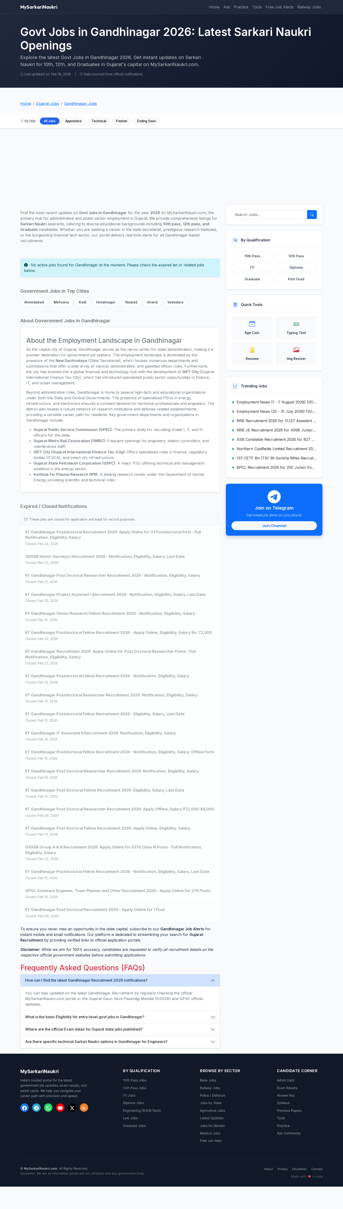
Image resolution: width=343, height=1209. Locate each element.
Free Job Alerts (280, 7)
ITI (252, 267)
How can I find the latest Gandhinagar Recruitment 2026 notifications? (86, 980)
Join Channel (274, 525)
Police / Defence (212, 1095)
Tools (257, 7)
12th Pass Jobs (134, 1088)
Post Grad (296, 279)
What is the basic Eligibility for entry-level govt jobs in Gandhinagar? (84, 1016)
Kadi (82, 302)
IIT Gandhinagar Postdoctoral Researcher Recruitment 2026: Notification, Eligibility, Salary (111, 695)
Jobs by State (210, 1103)
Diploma (296, 267)
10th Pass (252, 256)
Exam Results (287, 1088)
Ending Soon (146, 121)
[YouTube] (60, 1107)
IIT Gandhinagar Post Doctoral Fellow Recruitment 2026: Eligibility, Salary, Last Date (104, 790)
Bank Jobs (208, 1080)
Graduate (252, 279)
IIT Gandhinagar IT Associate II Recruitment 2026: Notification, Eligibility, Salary (100, 733)
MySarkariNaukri (38, 7)
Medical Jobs (210, 1133)
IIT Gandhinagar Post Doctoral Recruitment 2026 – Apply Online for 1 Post (95, 909)
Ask (226, 7)
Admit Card (285, 1080)
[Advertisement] (172, 163)
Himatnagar (106, 302)
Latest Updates (212, 1118)
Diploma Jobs (133, 1103)
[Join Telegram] (36, 1107)
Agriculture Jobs (212, 1110)
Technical (98, 121)
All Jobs (50, 121)
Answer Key (286, 1095)
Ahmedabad (34, 302)
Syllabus (283, 1103)
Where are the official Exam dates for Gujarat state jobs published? (84, 1029)
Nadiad (131, 302)
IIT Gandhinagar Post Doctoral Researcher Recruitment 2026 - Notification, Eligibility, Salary (112, 575)
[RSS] (84, 1107)
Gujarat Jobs (47, 103)
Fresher (121, 121)
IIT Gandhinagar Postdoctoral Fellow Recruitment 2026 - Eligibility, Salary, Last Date (105, 714)
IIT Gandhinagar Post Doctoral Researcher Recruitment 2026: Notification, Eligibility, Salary (112, 771)
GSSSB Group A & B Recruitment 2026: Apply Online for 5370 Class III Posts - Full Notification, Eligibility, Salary (113, 850)
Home (214, 7)
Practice (241, 7)
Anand (152, 302)
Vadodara (175, 302)
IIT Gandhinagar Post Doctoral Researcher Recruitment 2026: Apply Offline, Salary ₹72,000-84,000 (119, 809)
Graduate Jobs (134, 1126)
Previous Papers (289, 1110)
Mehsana (61, 302)
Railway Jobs (309, 7)
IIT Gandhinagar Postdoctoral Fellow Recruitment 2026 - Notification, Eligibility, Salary (107, 676)
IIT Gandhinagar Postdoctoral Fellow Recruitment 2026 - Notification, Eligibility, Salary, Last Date (117, 871)
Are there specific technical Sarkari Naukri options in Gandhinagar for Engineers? (96, 1041)
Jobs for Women (212, 1126)
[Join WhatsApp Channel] (48, 1107)
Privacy (282, 1169)
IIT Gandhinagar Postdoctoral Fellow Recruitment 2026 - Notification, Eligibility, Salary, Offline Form (119, 752)
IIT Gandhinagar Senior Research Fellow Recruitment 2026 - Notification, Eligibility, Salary (110, 613)
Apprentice (73, 121)
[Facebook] (24, 1107)
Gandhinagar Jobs (80, 103)
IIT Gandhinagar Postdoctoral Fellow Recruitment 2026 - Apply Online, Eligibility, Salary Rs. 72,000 (118, 632)
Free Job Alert (210, 1141)
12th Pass (296, 256)
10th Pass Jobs (134, 1080)
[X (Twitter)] (72, 1107)
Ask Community (289, 1133)
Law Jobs (130, 1118)
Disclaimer (299, 1169)
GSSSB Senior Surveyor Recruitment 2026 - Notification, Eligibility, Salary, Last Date (105, 556)
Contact (317, 1169)
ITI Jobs (129, 1095)
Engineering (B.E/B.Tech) (142, 1110)
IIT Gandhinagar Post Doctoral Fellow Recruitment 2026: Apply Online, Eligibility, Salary (107, 828)
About (268, 1169)
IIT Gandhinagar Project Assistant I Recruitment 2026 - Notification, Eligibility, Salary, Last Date (115, 594)
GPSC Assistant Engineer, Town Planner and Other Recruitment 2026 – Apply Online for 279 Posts (117, 890)
